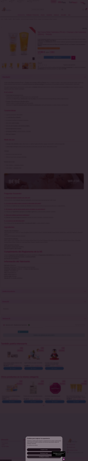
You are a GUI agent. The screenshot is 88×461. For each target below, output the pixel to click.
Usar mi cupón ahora (44, 242)
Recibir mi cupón (51, 235)
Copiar (50, 227)
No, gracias (44, 245)
